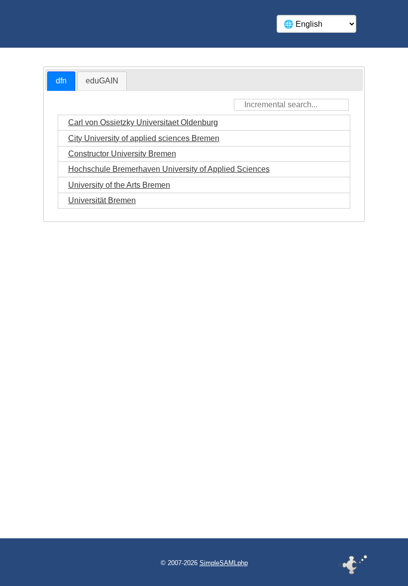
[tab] (61, 81)
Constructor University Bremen (122, 153)
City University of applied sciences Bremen (143, 138)
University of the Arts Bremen (119, 185)
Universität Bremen (102, 200)
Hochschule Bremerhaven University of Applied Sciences (169, 169)
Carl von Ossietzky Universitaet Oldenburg (143, 122)
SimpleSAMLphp (224, 563)
